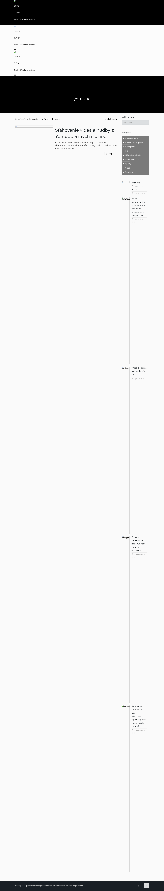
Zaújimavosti (130, 172)
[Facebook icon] (138, 886)
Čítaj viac (111, 153)
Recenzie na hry (132, 159)
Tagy (46, 119)
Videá (127, 168)
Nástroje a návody (133, 155)
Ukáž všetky (112, 119)
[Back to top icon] (146, 885)
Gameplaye (130, 146)
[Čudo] (15, 1)
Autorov (57, 119)
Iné (126, 151)
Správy (128, 163)
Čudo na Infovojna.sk (134, 142)
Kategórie (33, 119)
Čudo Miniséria (131, 138)
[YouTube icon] (141, 886)
